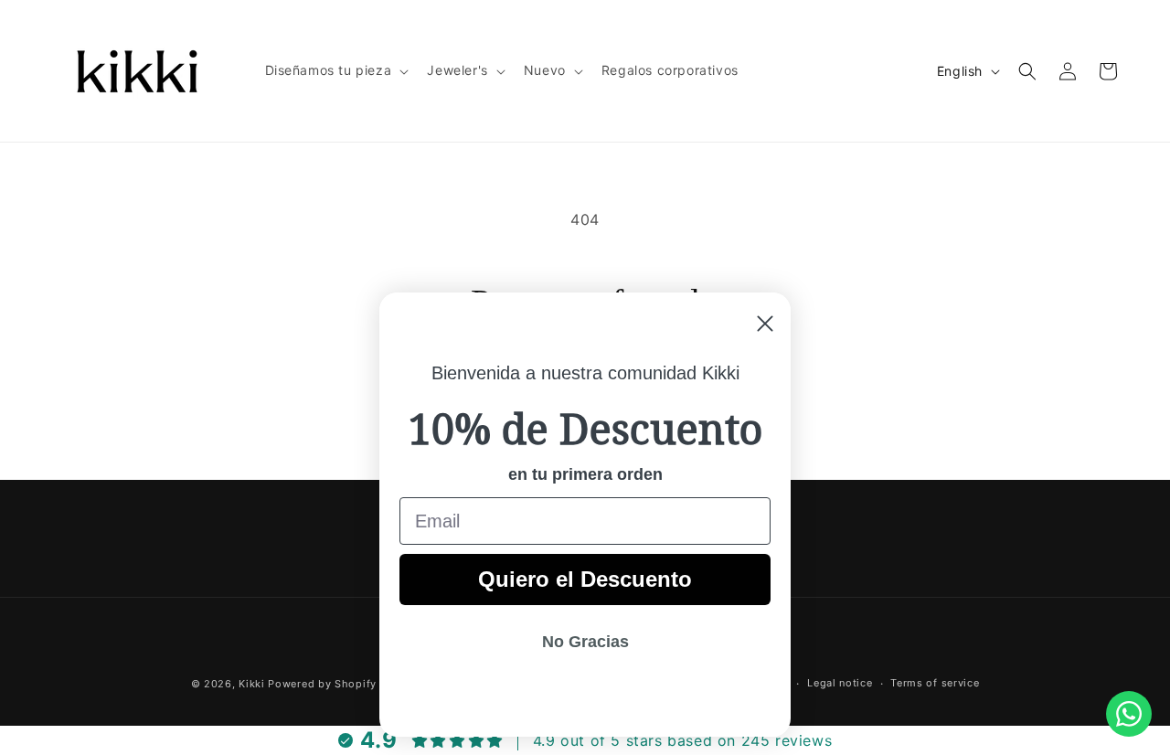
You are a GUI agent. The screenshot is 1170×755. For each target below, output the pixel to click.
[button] (335, 70)
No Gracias (585, 642)
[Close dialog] (765, 323)
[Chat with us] (1129, 714)
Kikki (253, 683)
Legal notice (839, 682)
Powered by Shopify (322, 683)
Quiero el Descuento (585, 579)
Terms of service (934, 682)
